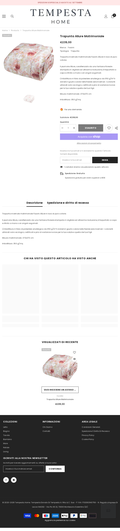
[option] (29, 60)
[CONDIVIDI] (115, 128)
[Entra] (106, 16)
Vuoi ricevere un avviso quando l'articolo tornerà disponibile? (61, 389)
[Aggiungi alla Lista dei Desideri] (109, 128)
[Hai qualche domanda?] (108, 510)
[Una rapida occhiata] (74, 359)
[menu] (4, 16)
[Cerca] (12, 16)
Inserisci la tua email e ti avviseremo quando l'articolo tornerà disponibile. (85, 152)
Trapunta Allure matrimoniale (60, 399)
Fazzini (71, 47)
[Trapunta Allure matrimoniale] (60, 366)
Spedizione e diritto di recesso (68, 203)
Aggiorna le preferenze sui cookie (60, 520)
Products (15, 30)
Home (5, 30)
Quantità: (64, 122)
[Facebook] (6, 480)
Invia (105, 160)
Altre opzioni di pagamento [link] (89, 143)
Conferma (55, 468)
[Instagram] (14, 480)
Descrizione (34, 203)
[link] (20, 320)
